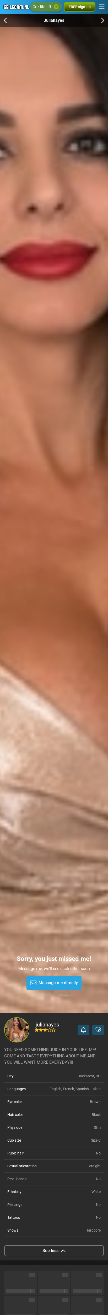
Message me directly (58, 982)
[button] (83, 1030)
